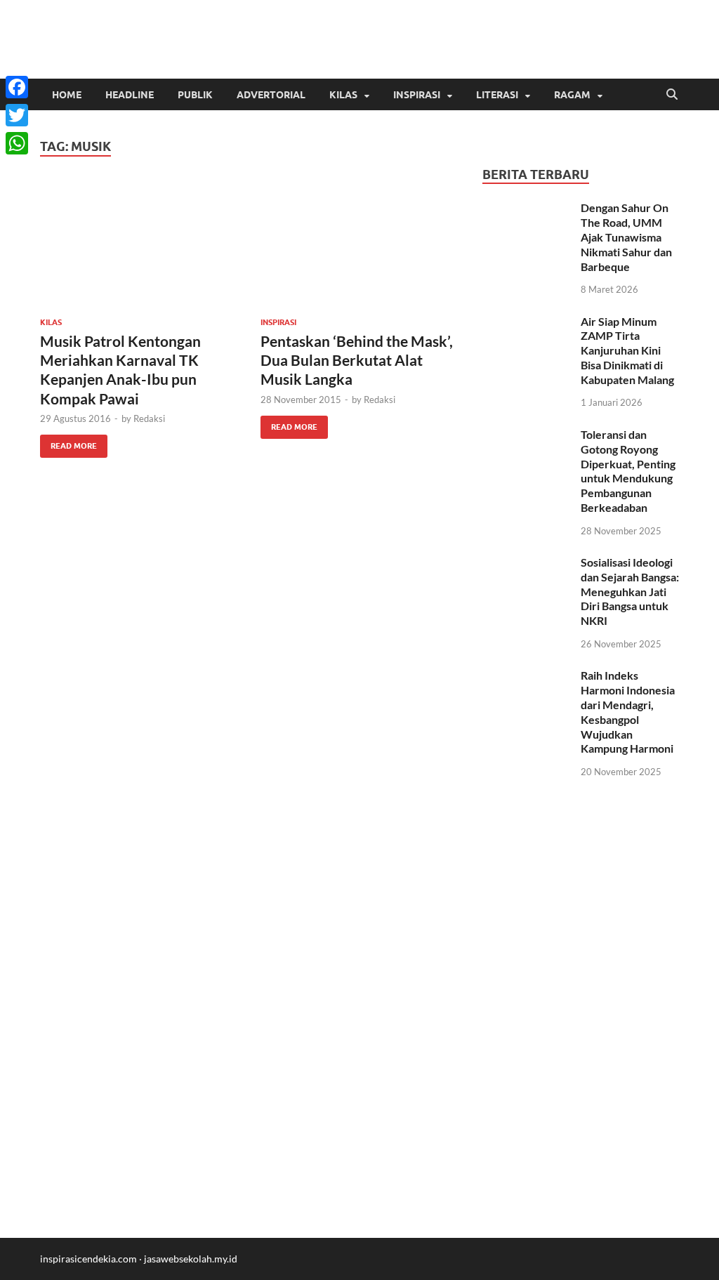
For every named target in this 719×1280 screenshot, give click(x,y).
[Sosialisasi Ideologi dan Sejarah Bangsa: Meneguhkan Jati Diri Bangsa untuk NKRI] (526, 563)
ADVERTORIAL (271, 94)
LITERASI (497, 94)
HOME (66, 94)
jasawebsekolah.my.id (190, 1259)
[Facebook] (17, 87)
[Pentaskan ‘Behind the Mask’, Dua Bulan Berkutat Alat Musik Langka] (359, 245)
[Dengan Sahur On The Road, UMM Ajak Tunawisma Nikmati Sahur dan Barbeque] (526, 209)
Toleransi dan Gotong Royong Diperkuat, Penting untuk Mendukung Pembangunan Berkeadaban (628, 471)
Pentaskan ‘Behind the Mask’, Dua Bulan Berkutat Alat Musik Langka (356, 360)
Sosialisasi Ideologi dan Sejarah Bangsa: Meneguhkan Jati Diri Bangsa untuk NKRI (630, 591)
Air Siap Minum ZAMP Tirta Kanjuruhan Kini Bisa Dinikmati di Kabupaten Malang (627, 350)
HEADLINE (129, 94)
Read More (68, 443)
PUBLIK (195, 94)
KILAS (343, 94)
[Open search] (671, 95)
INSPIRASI (416, 94)
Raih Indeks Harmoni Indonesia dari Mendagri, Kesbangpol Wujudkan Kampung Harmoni (628, 711)
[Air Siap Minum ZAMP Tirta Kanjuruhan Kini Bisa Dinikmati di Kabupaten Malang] (526, 322)
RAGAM (572, 94)
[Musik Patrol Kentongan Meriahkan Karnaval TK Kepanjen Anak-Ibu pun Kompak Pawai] (139, 245)
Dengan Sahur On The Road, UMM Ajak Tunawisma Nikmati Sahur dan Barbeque (626, 236)
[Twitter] (17, 115)
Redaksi (149, 418)
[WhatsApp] (17, 143)
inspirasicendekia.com (88, 1259)
